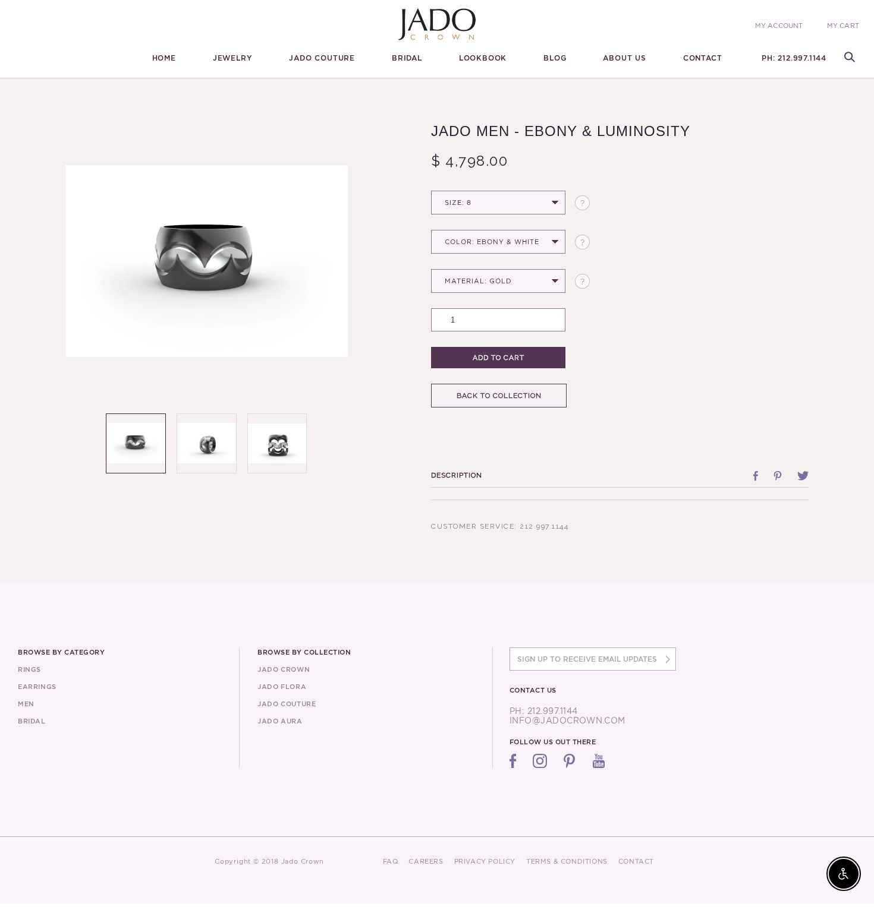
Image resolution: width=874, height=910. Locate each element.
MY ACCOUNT (779, 25)
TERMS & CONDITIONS (567, 861)
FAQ (390, 861)
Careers (425, 861)
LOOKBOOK (483, 58)
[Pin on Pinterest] (777, 476)
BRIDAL (407, 58)
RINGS (29, 669)
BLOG (554, 58)
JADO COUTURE (322, 58)
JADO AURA (279, 721)
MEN (26, 703)
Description (456, 475)
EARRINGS (37, 686)
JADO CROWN (283, 669)
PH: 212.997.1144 (794, 58)
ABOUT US (624, 58)
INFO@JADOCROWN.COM (567, 720)
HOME (164, 58)
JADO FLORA (281, 686)
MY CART (843, 26)
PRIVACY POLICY (484, 861)
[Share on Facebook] (755, 476)
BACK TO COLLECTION (499, 395)
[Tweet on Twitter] (803, 476)
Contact (702, 58)
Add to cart (498, 357)
